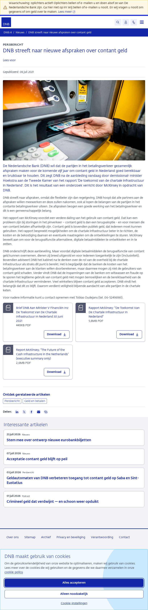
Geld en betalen (34, 401)
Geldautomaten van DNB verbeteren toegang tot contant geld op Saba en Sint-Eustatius (73, 480)
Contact (124, 537)
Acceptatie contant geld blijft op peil (37, 459)
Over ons (12, 537)
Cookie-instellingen (74, 603)
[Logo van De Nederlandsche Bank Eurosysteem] (6, 22)
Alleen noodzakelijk (74, 594)
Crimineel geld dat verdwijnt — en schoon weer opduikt (53, 501)
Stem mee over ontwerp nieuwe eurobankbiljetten (49, 440)
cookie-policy (14, 572)
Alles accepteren (74, 582)
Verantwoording (102, 537)
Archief (46, 537)
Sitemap (29, 537)
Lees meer (65, 11)
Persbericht (12, 401)
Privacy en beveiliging (70, 537)
